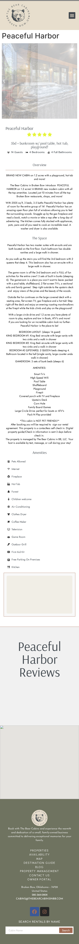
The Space (39, 238)
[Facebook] (34, 911)
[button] (72, 15)
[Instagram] (44, 911)
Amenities (40, 452)
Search (66, 930)
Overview (39, 164)
